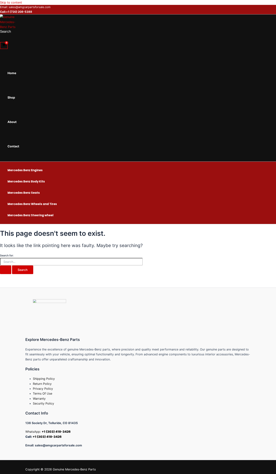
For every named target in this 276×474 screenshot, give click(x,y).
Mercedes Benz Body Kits (26, 181)
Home (12, 73)
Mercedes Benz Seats (24, 193)
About (12, 122)
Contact (13, 146)
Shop (11, 97)
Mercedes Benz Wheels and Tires (32, 204)
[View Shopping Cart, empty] (4, 45)
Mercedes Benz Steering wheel (31, 215)
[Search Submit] (5, 269)
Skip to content (11, 2)
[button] (5, 31)
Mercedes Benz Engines (25, 170)
